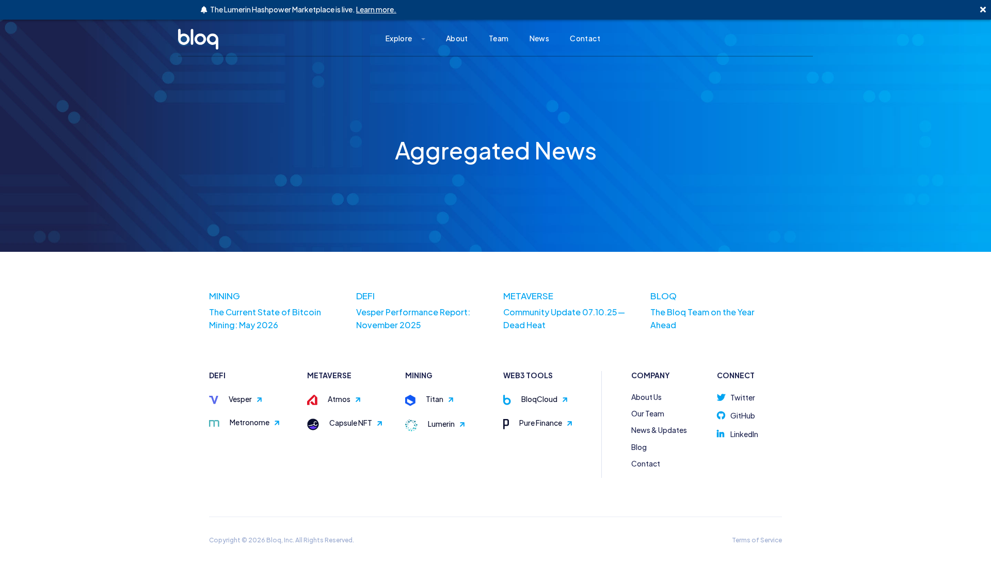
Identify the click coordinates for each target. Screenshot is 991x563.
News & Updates (659, 430)
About (457, 38)
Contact (585, 38)
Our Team (647, 413)
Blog (639, 447)
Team (499, 38)
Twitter (742, 397)
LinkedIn (744, 434)
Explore (399, 38)
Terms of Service (757, 540)
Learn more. (376, 9)
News (540, 38)
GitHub (742, 415)
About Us (646, 396)
